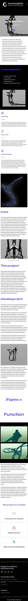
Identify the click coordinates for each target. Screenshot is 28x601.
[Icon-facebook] (12, 572)
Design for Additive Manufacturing (9, 567)
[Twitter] (2, 572)
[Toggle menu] (26, 4)
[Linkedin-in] (5, 572)
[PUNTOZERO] (12, 4)
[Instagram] (8, 572)
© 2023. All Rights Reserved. (14, 599)
